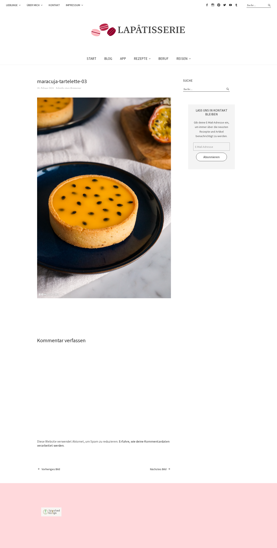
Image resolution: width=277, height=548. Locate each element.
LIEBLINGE (12, 5)
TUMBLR (236, 5)
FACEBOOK (207, 5)
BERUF (163, 58)
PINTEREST (219, 5)
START (91, 58)
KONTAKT (54, 5)
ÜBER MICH (33, 5)
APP (123, 58)
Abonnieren (211, 157)
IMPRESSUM (73, 5)
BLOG (108, 58)
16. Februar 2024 (45, 87)
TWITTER (224, 5)
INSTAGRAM (213, 5)
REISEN (182, 58)
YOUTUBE (230, 5)
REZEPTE (140, 58)
